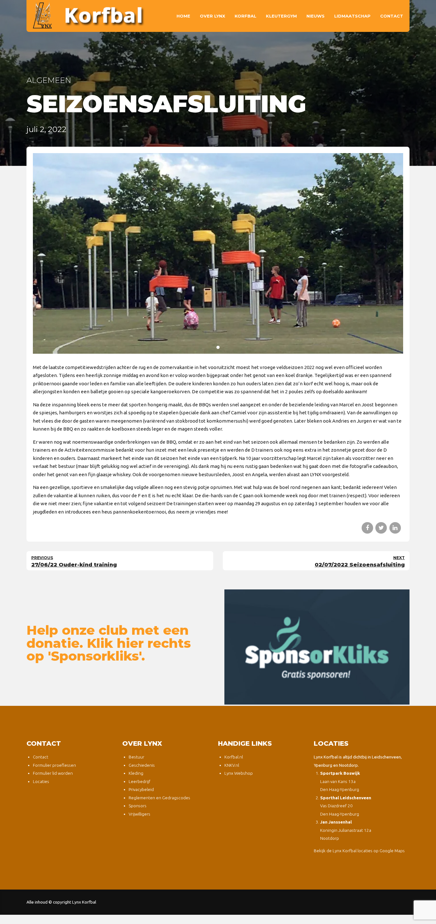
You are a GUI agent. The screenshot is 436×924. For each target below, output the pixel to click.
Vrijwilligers (139, 814)
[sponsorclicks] (317, 647)
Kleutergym (281, 15)
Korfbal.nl (233, 756)
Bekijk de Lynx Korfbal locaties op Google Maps (359, 850)
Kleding (136, 773)
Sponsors (138, 805)
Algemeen (48, 80)
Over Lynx (212, 15)
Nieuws (315, 15)
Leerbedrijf (139, 781)
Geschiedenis (142, 765)
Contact (391, 15)
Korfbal (245, 15)
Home (183, 15)
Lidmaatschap (352, 15)
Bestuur (136, 756)
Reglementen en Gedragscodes (159, 797)
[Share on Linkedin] (395, 528)
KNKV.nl (231, 765)
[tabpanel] (218, 253)
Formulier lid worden (53, 773)
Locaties (41, 781)
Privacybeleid (141, 789)
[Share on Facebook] (367, 528)
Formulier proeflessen (54, 765)
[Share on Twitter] (381, 528)
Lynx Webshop (238, 773)
